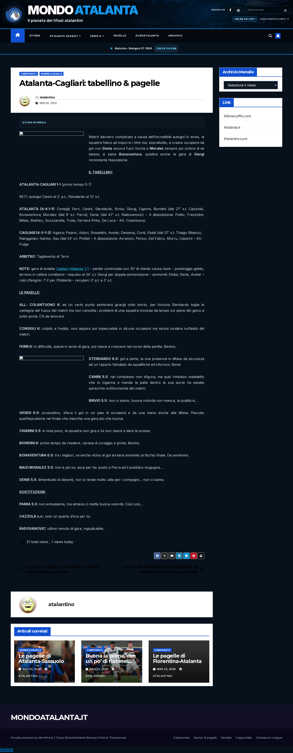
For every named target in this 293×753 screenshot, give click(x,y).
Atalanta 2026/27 (64, 36)
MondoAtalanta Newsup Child (85, 737)
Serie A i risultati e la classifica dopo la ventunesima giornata (63, 569)
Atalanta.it (232, 127)
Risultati (226, 737)
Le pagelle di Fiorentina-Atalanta (177, 658)
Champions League (269, 737)
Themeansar (117, 737)
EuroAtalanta (147, 35)
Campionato (29, 73)
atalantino (47, 97)
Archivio (175, 35)
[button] (270, 36)
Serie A (96, 36)
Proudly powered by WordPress (32, 737)
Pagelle (119, 35)
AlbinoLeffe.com (237, 116)
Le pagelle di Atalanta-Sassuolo (41, 658)
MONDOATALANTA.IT (49, 717)
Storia (34, 35)
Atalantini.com (235, 139)
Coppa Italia (244, 737)
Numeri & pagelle (51, 73)
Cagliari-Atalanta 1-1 (72, 269)
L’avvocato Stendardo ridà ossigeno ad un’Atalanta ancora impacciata (160, 569)
